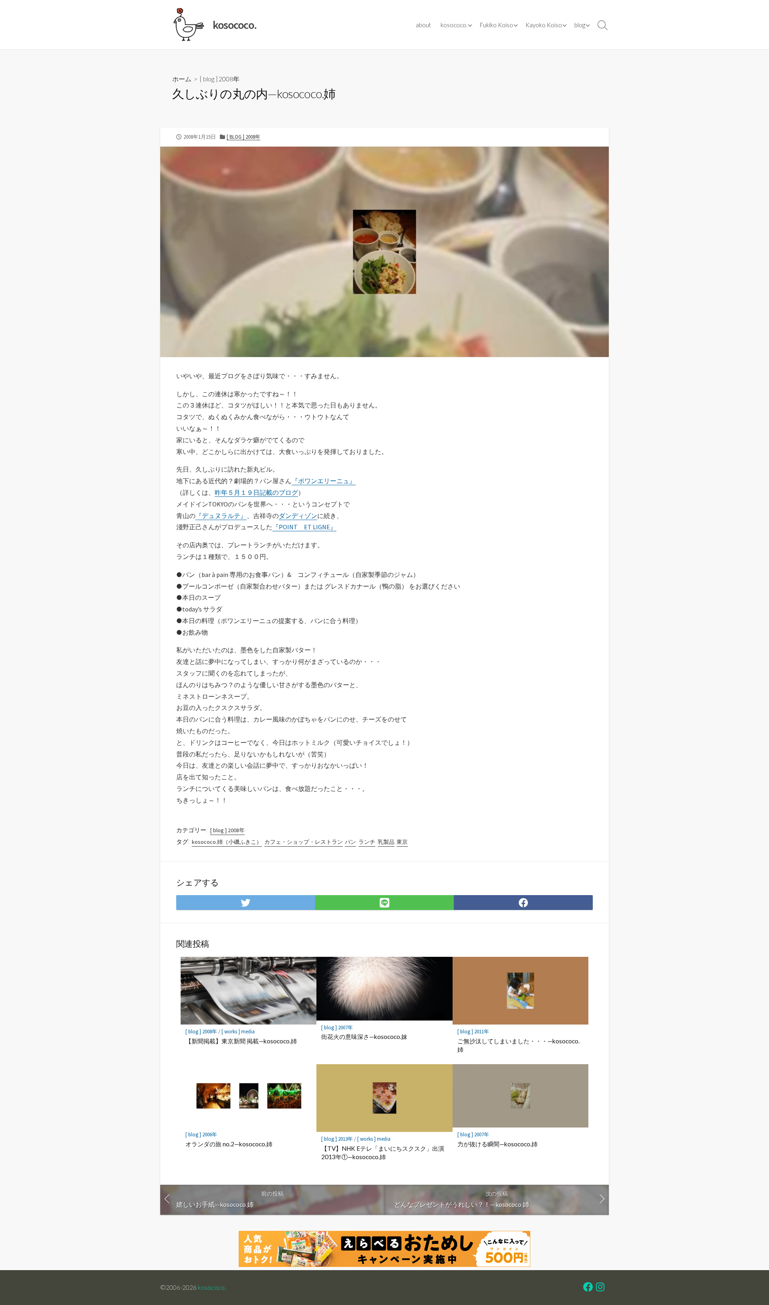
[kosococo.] (188, 24)
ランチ (366, 841)
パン (350, 841)
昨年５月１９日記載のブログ (256, 492)
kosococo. (454, 24)
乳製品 (386, 841)
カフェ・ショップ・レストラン (303, 841)
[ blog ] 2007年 (337, 1027)
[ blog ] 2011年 (473, 1031)
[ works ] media (238, 1031)
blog (579, 24)
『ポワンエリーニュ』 (324, 481)
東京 (402, 841)
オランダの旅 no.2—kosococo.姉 (228, 1144)
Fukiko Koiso (496, 24)
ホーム (181, 79)
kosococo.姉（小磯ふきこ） (227, 841)
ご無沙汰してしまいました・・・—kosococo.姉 (518, 1045)
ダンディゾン (298, 516)
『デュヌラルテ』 (221, 516)
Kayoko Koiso (543, 24)
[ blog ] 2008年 (220, 79)
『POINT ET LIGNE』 (304, 527)
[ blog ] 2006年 (201, 1134)
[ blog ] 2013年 (337, 1139)
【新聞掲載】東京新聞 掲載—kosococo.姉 (241, 1041)
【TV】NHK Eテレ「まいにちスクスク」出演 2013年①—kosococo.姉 (382, 1153)
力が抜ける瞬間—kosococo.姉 (497, 1144)
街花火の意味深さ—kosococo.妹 (364, 1036)
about (423, 24)
